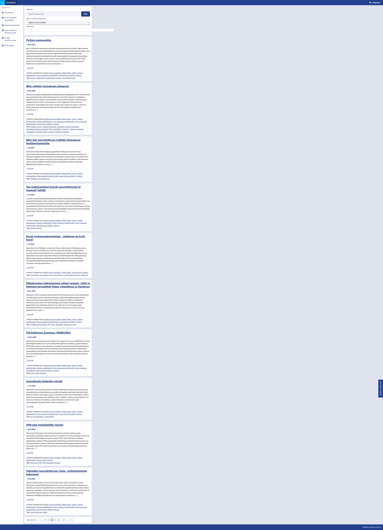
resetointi (65, 129)
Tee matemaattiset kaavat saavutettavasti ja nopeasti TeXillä (53, 188)
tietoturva (34, 463)
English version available (52, 73)
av (31, 417)
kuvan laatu (43, 275)
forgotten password (72, 127)
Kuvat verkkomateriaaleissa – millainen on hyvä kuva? (55, 237)
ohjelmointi (41, 78)
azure (39, 127)
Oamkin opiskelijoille (44, 122)
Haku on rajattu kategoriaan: (36, 19)
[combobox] (70, 30)
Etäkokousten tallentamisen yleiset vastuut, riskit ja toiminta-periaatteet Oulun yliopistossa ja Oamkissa (58, 284)
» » (72, 520)
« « (37, 520)
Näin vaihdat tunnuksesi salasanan (47, 86)
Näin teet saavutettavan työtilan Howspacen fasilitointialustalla (53, 141)
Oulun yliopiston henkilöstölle (63, 122)
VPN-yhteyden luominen (51, 463)
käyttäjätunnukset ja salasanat (37, 129)
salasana (33, 127)
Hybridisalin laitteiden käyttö (44, 381)
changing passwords (49, 127)
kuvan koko (34, 275)
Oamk (74, 73)
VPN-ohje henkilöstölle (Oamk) (45, 425)
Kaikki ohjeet (66, 73)
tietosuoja (67, 324)
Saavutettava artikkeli (67, 75)
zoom (74, 324)
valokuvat (84, 275)
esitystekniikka (38, 417)
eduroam (60, 127)
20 (64, 520)
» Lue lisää (29, 68)
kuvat (51, 275)
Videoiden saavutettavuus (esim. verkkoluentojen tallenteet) (56, 472)
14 (58, 520)
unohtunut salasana (62, 132)
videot (45, 512)
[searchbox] (27, 30)
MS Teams (51, 324)
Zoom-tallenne (40, 373)
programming (50, 78)
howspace (34, 179)
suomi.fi (51, 132)
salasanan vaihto (41, 132)
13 (55, 520)
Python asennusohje (38, 40)
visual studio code (68, 78)
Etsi (85, 14)
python (58, 78)
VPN (40, 463)
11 (48, 520)
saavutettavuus (44, 179)
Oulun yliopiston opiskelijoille (47, 75)
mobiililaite (57, 129)
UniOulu (79, 75)
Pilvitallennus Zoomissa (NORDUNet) (48, 332)
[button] (380, 389)
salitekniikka (49, 417)
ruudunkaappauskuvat (71, 275)
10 (45, 520)
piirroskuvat (58, 275)
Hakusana (29, 9)
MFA (50, 129)
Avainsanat (30, 26)
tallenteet (59, 324)
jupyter (33, 78)
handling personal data (38, 324)
